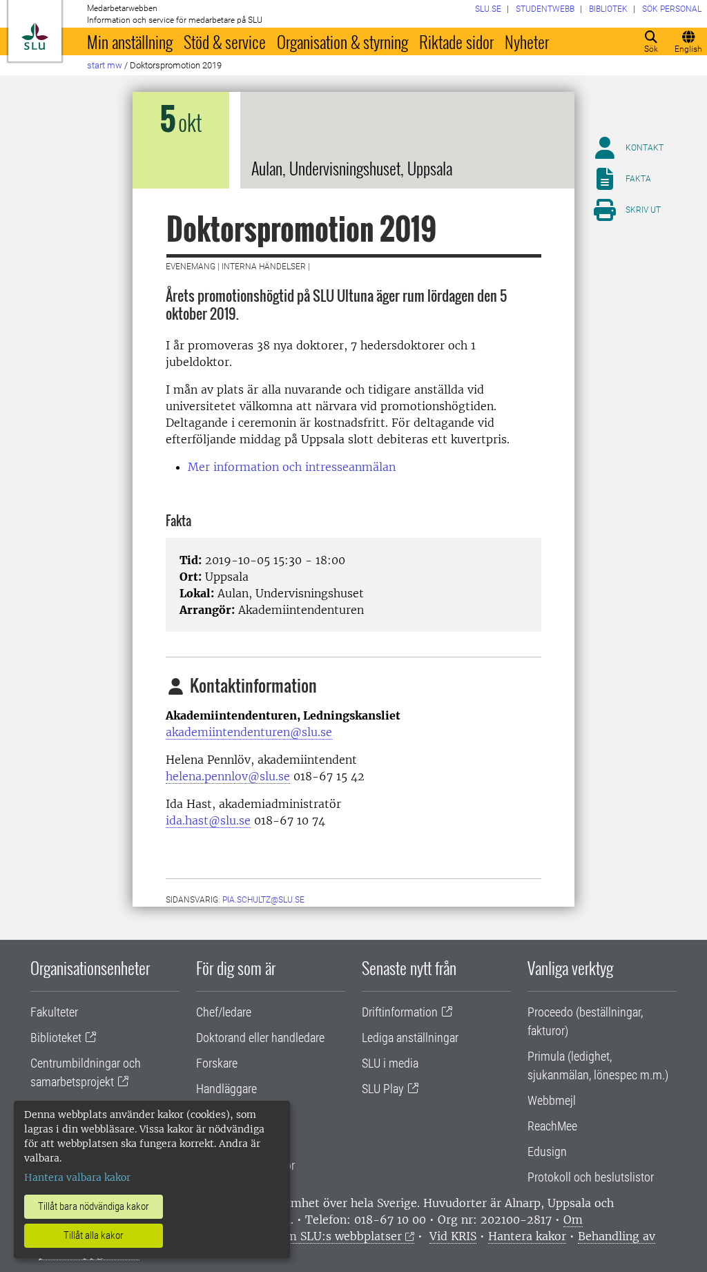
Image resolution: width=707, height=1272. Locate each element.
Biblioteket (55, 1037)
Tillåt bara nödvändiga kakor (93, 1206)
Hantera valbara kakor (77, 1177)
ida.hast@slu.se (208, 820)
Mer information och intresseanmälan (293, 467)
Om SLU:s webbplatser (340, 1236)
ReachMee (552, 1126)
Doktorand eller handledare (260, 1037)
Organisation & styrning (342, 41)
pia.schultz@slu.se (263, 900)
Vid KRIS (452, 1236)
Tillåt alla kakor (94, 1235)
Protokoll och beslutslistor (590, 1177)
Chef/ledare (223, 1012)
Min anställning (130, 41)
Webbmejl (551, 1100)
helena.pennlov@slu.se (228, 776)
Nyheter (527, 41)
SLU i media (390, 1063)
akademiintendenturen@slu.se (249, 732)
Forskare (217, 1063)
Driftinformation (400, 1012)
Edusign (547, 1151)
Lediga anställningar (410, 1037)
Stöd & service (225, 41)
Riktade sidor (456, 41)
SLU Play (383, 1088)
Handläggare (226, 1088)
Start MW (104, 65)
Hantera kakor (527, 1236)
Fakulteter (54, 1012)
